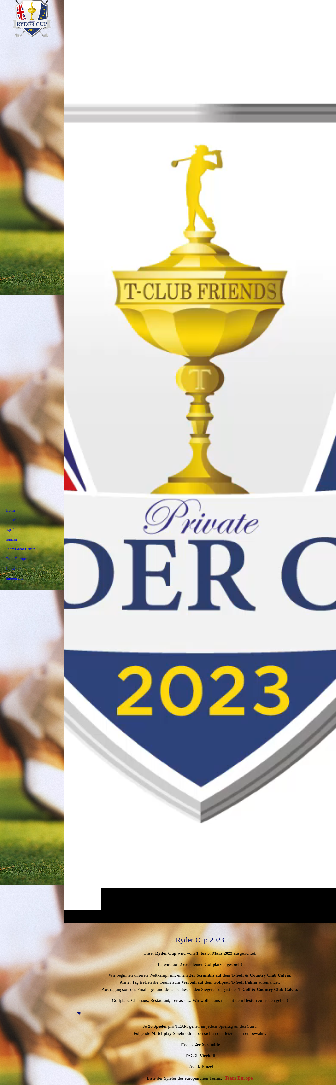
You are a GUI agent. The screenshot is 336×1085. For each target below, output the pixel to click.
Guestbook (14, 568)
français (12, 539)
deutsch (11, 520)
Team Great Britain (20, 549)
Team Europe (239, 1078)
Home (10, 510)
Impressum (14, 578)
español (11, 530)
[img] (200, 461)
